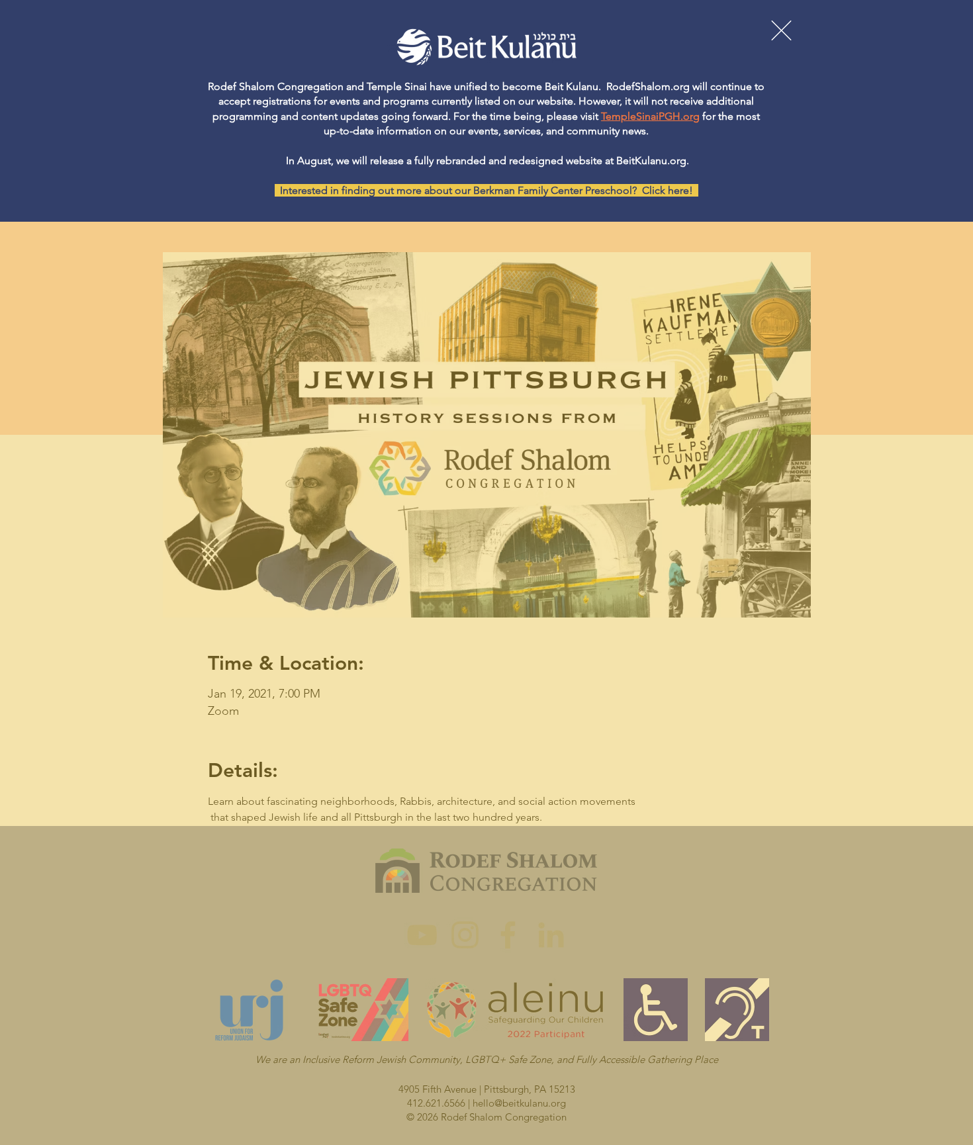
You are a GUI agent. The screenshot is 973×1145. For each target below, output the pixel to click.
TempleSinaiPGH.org (650, 116)
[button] (781, 30)
